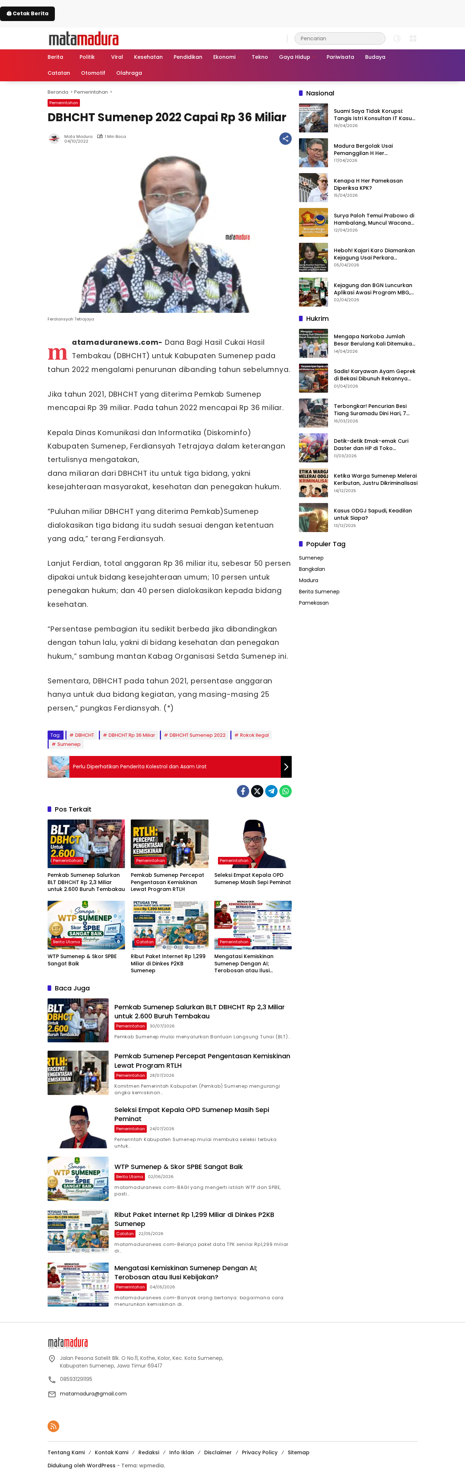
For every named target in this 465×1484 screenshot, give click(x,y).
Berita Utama (66, 942)
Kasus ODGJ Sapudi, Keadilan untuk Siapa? (373, 514)
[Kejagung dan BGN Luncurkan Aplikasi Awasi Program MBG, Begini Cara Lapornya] (313, 292)
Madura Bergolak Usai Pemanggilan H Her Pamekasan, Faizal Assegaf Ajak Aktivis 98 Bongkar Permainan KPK (370, 150)
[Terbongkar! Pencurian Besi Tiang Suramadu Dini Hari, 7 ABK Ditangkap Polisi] (313, 413)
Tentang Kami (66, 1452)
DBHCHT (84, 735)
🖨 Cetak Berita (27, 13)
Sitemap (299, 1452)
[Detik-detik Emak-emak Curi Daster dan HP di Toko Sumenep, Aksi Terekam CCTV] (313, 447)
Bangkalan (312, 569)
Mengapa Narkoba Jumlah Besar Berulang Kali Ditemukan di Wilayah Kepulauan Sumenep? (374, 340)
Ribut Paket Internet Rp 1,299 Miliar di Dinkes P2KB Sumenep (168, 963)
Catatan (145, 942)
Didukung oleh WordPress (82, 1465)
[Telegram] (271, 791)
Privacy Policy (260, 1452)
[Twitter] (257, 791)
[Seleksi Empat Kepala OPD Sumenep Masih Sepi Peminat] (253, 843)
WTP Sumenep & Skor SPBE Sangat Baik (82, 960)
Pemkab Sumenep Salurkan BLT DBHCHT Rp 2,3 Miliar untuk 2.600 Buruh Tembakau (86, 882)
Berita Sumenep (319, 591)
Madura (308, 580)
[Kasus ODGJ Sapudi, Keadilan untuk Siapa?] (313, 517)
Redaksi (148, 1452)
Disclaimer (218, 1452)
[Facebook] (243, 791)
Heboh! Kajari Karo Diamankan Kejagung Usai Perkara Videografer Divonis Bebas (374, 254)
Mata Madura (78, 137)
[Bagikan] (285, 138)
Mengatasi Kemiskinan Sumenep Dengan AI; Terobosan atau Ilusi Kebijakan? (244, 963)
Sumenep (69, 744)
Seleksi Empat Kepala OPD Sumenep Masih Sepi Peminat (252, 879)
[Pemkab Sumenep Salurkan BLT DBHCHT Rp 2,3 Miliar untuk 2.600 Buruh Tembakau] (86, 843)
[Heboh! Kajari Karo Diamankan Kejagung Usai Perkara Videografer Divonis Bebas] (313, 257)
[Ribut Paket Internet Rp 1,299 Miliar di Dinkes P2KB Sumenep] (169, 925)
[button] (378, 38)
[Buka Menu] (413, 38)
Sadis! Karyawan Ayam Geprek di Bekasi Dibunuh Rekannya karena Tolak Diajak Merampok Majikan (375, 375)
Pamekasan (314, 602)
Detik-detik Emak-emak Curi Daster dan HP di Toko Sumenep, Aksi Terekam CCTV (373, 445)
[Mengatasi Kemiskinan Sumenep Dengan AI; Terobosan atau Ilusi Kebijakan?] (253, 925)
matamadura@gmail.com (93, 1393)
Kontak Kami (111, 1452)
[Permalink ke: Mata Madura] (56, 138)
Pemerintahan (63, 103)
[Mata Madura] (84, 37)
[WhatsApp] (285, 791)
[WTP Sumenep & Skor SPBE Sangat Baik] (86, 925)
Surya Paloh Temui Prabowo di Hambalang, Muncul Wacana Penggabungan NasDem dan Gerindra (374, 219)
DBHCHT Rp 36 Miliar (132, 735)
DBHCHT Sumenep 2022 (198, 735)
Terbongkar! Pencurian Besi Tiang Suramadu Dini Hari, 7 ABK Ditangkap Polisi (370, 410)
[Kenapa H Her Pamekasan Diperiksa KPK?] (313, 187)
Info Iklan (181, 1452)
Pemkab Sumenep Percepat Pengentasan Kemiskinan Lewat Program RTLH (167, 882)
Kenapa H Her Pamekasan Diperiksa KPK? (368, 184)
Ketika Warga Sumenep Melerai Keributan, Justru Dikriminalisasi (375, 480)
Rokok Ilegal (254, 735)
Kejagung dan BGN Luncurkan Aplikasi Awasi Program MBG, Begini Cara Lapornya (373, 289)
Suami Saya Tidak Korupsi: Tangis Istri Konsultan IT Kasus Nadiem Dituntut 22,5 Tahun (374, 115)
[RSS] (53, 1426)
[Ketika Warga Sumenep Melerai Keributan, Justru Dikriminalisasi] (313, 482)
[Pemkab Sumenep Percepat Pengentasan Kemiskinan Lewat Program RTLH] (169, 843)
